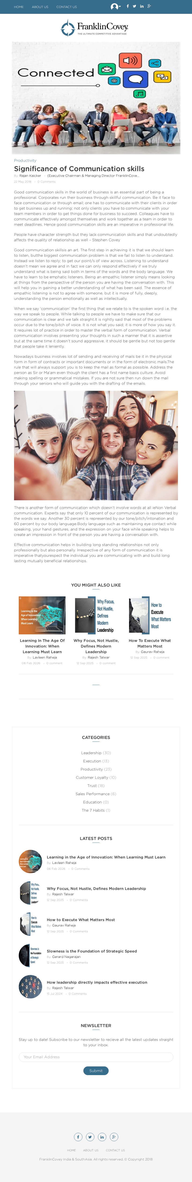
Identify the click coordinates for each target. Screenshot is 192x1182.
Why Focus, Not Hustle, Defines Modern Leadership (96, 646)
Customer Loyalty (92, 777)
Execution (92, 761)
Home (19, 7)
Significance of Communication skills (79, 168)
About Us (40, 7)
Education (92, 802)
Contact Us (66, 7)
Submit (96, 1071)
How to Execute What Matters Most (81, 920)
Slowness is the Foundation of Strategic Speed (92, 951)
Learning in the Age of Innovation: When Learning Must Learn (42, 646)
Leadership (91, 753)
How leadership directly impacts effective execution (97, 982)
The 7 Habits (93, 810)
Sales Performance (93, 794)
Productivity (25, 160)
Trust (92, 785)
